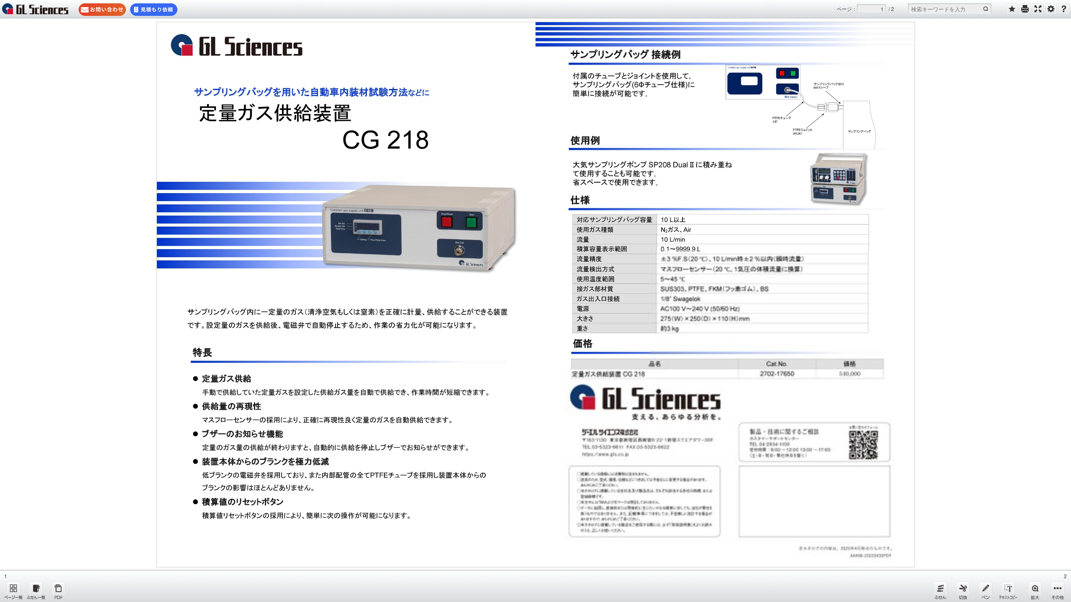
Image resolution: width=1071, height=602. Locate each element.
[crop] (963, 590)
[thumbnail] (13, 590)
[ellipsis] (1057, 590)
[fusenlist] (36, 590)
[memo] (985, 590)
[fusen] (940, 590)
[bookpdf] (58, 590)
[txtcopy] (1008, 590)
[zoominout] (1035, 590)
